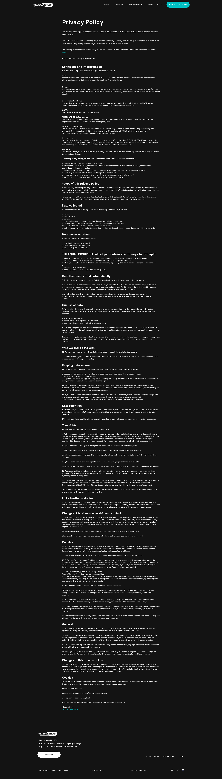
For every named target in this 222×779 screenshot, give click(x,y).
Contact (181, 756)
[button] (119, 4)
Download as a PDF (70, 709)
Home (106, 4)
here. (64, 52)
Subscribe (49, 754)
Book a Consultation (178, 4)
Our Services (168, 756)
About (156, 756)
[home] (43, 4)
